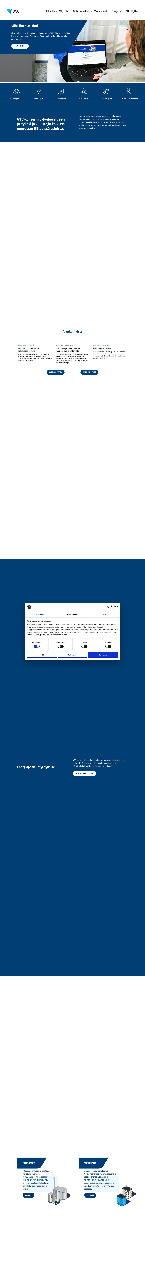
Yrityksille (63, 11)
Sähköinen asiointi (81, 11)
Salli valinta (72, 655)
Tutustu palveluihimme (84, 773)
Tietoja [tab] (104, 614)
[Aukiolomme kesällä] (110, 342)
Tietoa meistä (100, 11)
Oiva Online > (20, 46)
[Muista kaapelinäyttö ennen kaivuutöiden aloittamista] (73, 342)
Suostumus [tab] (40, 614)
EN (127, 11)
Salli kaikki (103, 655)
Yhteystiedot (118, 11)
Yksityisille (50, 11)
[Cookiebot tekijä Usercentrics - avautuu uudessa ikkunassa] (108, 607)
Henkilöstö (30, 345)
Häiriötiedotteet (89, 372)
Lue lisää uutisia (55, 372)
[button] (124, 338)
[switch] (61, 646)
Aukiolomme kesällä (102, 349)
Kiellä (42, 655)
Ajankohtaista (69, 345)
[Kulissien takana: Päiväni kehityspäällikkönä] (35, 342)
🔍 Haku (135, 11)
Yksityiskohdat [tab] (72, 614)
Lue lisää (28, 1195)
